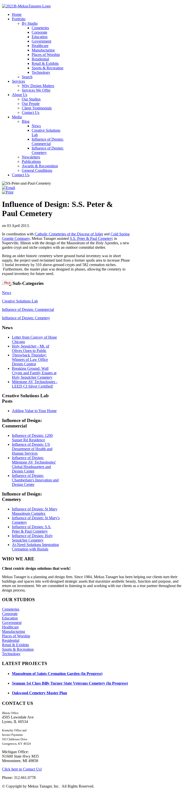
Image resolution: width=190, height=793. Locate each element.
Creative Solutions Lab (20, 301)
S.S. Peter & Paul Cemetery (91, 238)
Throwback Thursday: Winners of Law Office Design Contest (30, 359)
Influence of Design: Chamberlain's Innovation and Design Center (35, 480)
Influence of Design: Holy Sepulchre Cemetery (32, 538)
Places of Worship (16, 636)
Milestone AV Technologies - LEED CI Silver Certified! (34, 384)
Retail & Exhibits (15, 645)
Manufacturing (13, 631)
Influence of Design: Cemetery (26, 318)
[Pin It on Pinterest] (7, 282)
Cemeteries (10, 609)
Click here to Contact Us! (22, 769)
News (6, 293)
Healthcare (10, 627)
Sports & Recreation (18, 649)
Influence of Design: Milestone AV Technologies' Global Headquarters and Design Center (34, 464)
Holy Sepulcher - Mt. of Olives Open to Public (30, 348)
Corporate (10, 614)
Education (10, 618)
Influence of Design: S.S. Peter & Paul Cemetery (31, 529)
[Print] (7, 192)
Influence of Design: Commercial (28, 309)
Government (12, 622)
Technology (11, 654)
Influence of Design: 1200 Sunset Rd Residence (32, 437)
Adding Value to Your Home (34, 411)
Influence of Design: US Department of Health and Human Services (32, 448)
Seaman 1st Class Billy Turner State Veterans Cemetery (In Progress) (70, 683)
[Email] (8, 188)
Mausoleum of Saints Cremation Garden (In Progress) (57, 673)
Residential (10, 640)
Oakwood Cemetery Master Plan (39, 693)
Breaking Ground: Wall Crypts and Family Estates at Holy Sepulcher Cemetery (34, 372)
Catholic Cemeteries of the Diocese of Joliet (69, 234)
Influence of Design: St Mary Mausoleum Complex (34, 511)
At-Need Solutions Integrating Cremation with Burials (35, 547)
